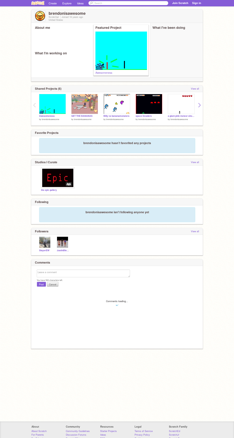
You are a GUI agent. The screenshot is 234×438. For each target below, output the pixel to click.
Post (41, 284)
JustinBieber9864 (63, 250)
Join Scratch (180, 3)
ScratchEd (174, 431)
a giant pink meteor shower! (181, 115)
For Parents (37, 434)
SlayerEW (44, 250)
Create (53, 3)
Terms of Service (144, 431)
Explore (66, 3)
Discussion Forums (76, 434)
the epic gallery (49, 190)
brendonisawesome (50, 119)
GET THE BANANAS (82, 115)
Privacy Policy (142, 434)
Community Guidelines (78, 431)
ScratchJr (174, 434)
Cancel (52, 284)
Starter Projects (108, 431)
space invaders (144, 115)
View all (195, 88)
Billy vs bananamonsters (116, 115)
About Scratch (39, 431)
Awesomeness (103, 72)
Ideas (80, 3)
